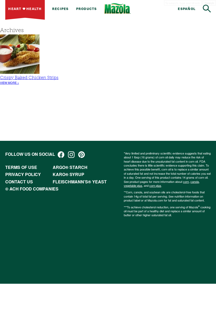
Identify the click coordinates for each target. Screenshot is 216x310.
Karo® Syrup (68, 174)
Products (86, 9)
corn (186, 181)
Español (186, 9)
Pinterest (81, 154)
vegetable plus (133, 185)
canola (194, 181)
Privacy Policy (23, 174)
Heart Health (25, 9)
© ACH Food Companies (31, 189)
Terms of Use (21, 167)
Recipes (60, 9)
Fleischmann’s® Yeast (80, 182)
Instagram (71, 154)
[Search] (207, 8)
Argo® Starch (70, 167)
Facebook (61, 154)
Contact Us (19, 182)
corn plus (155, 185)
